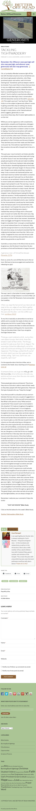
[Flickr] (6, 544)
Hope (4, 779)
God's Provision (7, 776)
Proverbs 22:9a (6, 255)
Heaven (33, 777)
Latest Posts (13, 529)
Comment (4, 618)
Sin (17, 785)
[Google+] (8, 541)
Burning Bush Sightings (8, 743)
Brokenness (20, 766)
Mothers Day (9, 783)
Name (3, 643)
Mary (21, 780)
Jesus (10, 780)
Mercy (31, 780)
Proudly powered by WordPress (9, 808)
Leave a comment (25, 57)
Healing (29, 777)
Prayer (28, 783)
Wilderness (29, 787)
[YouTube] (7, 546)
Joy (13, 780)
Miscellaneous (5, 747)
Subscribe (5, 713)
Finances (5, 581)
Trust (24, 787)
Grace (16, 776)
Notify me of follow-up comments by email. (16, 667)
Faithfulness (4, 774)
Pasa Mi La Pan (5, 590)
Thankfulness (6, 787)
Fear (12, 774)
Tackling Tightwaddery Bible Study (12, 514)
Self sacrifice (13, 785)
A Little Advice (5, 597)
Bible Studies (5, 46)
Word (3, 789)
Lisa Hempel (15, 57)
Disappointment (20, 772)
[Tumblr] (5, 546)
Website (4, 659)
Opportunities (5, 750)
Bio (4, 529)
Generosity (23, 581)
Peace (23, 783)
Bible (6, 766)
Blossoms (10, 766)
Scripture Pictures (6, 754)
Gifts (32, 774)
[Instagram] (3, 544)
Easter (26, 772)
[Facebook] (6, 541)
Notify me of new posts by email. (13, 671)
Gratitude (23, 777)
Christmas (23, 768)
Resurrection (5, 785)
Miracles (3, 783)
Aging (2, 766)
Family (9, 774)
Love (16, 779)
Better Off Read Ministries (11, 14)
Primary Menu (33, 14)
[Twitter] (3, 541)
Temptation (24, 785)
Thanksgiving (15, 787)
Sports (20, 785)
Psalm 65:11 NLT (22, 563)
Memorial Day (25, 780)
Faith (32, 771)
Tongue (21, 787)
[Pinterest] (8, 544)
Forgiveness (13, 581)
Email (3, 651)
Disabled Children (8, 772)
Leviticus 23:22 (10, 314)
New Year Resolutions (17, 783)
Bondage (15, 766)
